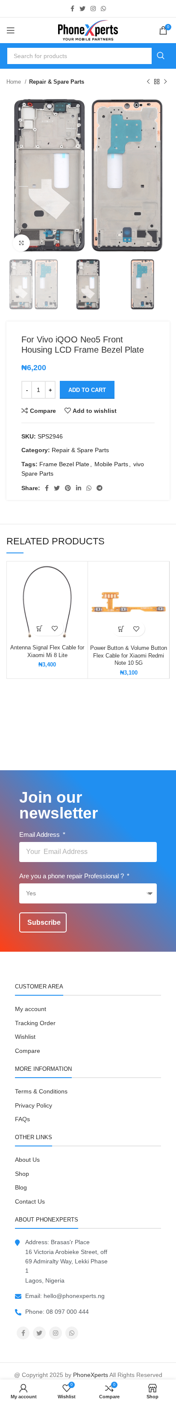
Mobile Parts (111, 464)
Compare (27, 1050)
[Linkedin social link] (78, 488)
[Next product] (165, 82)
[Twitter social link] (82, 8)
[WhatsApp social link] (103, 8)
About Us (27, 1159)
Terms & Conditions (41, 1091)
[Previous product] (148, 82)
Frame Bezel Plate (64, 464)
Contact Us (30, 1201)
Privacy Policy (33, 1105)
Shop (22, 1173)
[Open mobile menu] (10, 30)
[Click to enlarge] (21, 242)
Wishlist (25, 1036)
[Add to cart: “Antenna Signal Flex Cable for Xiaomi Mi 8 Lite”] (39, 628)
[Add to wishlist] (54, 628)
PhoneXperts (90, 1374)
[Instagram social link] (93, 8)
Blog (21, 1187)
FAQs (22, 1119)
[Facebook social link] (72, 8)
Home (14, 82)
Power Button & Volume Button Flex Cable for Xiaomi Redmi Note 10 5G (128, 655)
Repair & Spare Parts (56, 82)
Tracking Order (35, 1023)
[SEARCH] (161, 56)
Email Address (40, 834)
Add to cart (87, 390)
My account (30, 1008)
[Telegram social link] (99, 488)
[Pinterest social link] (67, 488)
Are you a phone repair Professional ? (72, 876)
